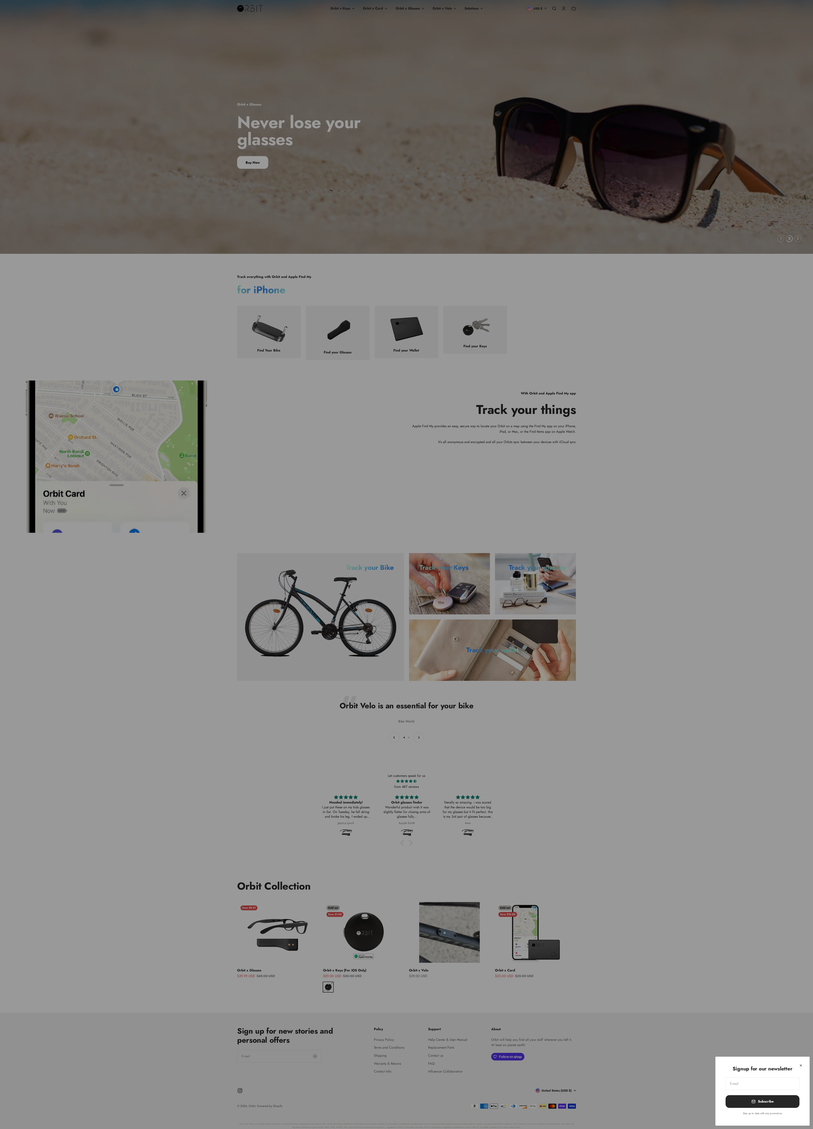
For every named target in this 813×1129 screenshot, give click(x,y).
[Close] (801, 1065)
